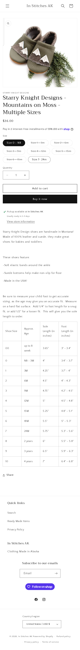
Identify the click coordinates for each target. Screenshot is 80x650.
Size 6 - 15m (16, 160)
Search (11, 512)
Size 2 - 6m (63, 143)
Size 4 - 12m (40, 152)
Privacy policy (31, 642)
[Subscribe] (56, 573)
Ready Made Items (18, 521)
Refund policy (64, 636)
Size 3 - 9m (16, 152)
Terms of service (50, 642)
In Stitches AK (25, 636)
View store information (21, 221)
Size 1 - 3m (40, 143)
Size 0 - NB (14, 142)
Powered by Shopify (43, 636)
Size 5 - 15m (65, 152)
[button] (7, 6)
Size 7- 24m (39, 159)
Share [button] (10, 475)
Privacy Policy (15, 529)
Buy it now (40, 199)
